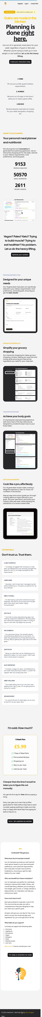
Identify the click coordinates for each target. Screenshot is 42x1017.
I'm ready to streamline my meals (20, 955)
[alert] (20, 12)
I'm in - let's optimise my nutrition (20, 821)
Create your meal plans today (20, 62)
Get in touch (9, 946)
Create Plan (34, 4)
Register (20, 4)
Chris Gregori (29, 1012)
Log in (26, 4)
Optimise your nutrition (20, 255)
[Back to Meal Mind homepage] (5, 3)
